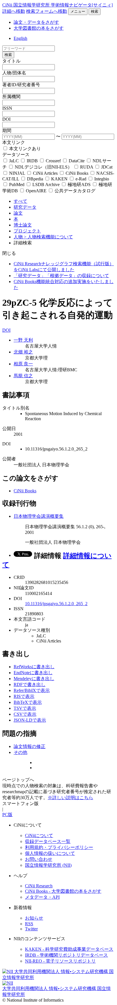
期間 (6, 130)
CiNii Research (39, 885)
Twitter (31, 928)
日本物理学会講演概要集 (39, 516)
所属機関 (11, 96)
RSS (29, 923)
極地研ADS (79, 184)
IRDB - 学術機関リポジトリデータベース (66, 955)
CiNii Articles (45, 173)
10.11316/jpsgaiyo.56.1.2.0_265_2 (56, 603)
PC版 (7, 814)
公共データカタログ (74, 190)
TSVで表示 (25, 708)
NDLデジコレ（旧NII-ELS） (43, 167)
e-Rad (80, 178)
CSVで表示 (25, 714)
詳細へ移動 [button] (13, 11)
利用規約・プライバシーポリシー (59, 847)
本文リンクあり (24, 148)
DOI (6, 119)
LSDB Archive (46, 184)
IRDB (32, 160)
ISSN (7, 108)
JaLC (14, 160)
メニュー (77, 11)
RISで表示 (24, 696)
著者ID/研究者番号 (21, 84)
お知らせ (34, 918)
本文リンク (13, 142)
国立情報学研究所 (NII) (48, 865)
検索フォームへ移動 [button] (46, 11)
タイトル (11, 61)
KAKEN (59, 178)
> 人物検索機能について (48, 236)
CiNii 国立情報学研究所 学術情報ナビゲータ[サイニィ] (57, 5)
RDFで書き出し (29, 684)
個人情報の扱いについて (50, 853)
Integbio (101, 178)
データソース (16, 154)
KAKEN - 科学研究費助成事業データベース (69, 949)
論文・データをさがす (36, 22)
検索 (94, 11)
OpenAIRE (36, 190)
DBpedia (35, 178)
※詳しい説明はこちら (70, 797)
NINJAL (17, 173)
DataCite (77, 160)
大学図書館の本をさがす (39, 28)
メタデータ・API (42, 897)
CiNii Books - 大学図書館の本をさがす (63, 891)
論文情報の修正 (29, 746)
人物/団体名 (14, 72)
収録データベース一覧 (47, 841)
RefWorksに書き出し (34, 666)
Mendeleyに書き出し (34, 678)
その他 (20, 752)
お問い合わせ (38, 859)
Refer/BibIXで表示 (32, 690)
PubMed (17, 184)
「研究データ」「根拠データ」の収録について (61, 275)
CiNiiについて (39, 835)
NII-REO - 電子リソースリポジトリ (60, 961)
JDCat (106, 167)
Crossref (53, 160)
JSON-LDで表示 (30, 720)
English (20, 38)
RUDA (86, 167)
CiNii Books (76, 173)
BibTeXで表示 (28, 702)
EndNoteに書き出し (33, 672)
